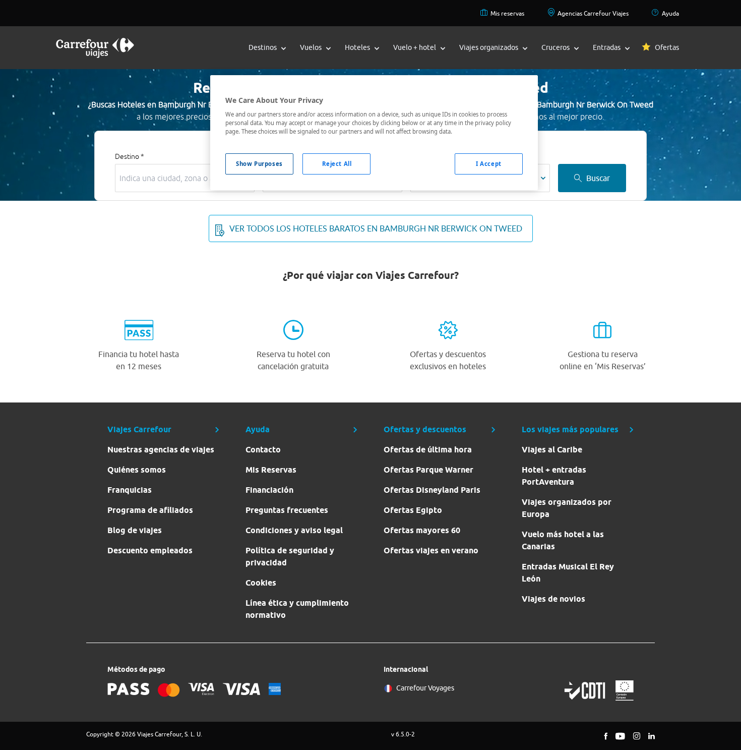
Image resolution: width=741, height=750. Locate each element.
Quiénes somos (136, 470)
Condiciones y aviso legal (294, 530)
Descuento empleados (150, 550)
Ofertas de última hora (428, 449)
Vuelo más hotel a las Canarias (563, 540)
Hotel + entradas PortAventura (554, 476)
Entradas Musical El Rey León (568, 573)
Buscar (598, 178)
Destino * (129, 156)
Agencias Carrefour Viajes (593, 13)
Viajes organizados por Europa (566, 508)
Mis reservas (507, 13)
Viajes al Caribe (552, 449)
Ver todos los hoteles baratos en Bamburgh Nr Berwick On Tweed (375, 228)
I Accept (489, 163)
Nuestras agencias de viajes (160, 449)
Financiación (269, 490)
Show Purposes (259, 163)
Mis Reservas (270, 470)
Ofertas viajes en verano (431, 550)
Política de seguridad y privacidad (289, 556)
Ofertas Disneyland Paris (432, 490)
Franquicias (129, 490)
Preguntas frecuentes (286, 510)
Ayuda (670, 13)
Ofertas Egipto (413, 510)
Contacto (263, 449)
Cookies (260, 583)
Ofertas (667, 47)
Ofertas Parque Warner (428, 470)
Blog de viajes (134, 530)
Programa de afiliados (150, 510)
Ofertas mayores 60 (422, 530)
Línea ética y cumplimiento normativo (297, 609)
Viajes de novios (553, 599)
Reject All (337, 163)
